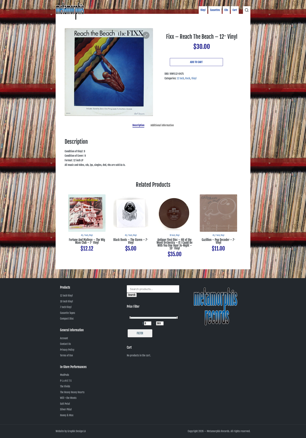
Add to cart (196, 62)
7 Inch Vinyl (66, 307)
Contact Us (65, 344)
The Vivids (65, 386)
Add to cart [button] (87, 231)
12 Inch (180, 78)
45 (82, 235)
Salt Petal (65, 403)
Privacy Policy (67, 349)
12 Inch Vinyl (66, 295)
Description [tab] (138, 125)
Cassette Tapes (67, 313)
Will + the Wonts (68, 398)
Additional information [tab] (162, 125)
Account (64, 338)
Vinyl (194, 78)
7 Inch (86, 235)
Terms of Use (66, 355)
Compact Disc (67, 318)
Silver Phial (66, 409)
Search (131, 295)
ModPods (64, 375)
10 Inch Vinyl (66, 301)
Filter (140, 333)
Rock (187, 78)
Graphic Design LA (76, 431)
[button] (145, 35)
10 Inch (172, 235)
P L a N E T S (66, 380)
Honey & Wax (66, 415)
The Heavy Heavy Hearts (72, 392)
